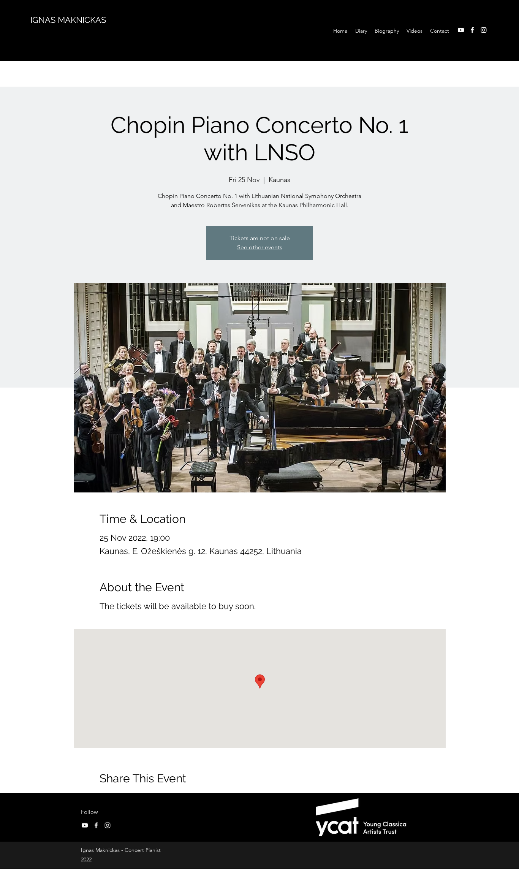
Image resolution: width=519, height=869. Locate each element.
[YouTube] (461, 30)
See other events (259, 247)
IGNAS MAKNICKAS (68, 20)
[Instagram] (483, 30)
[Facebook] (472, 30)
